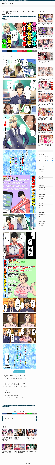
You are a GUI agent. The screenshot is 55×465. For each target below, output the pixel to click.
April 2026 (41, 178)
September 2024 (42, 221)
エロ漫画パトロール (8, 3)
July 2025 (41, 198)
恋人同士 (28, 16)
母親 (31, 16)
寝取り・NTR (17, 16)
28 (47, 160)
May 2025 (41, 203)
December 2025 (42, 187)
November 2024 (42, 216)
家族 (14, 16)
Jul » (52, 162)
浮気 (33, 16)
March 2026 (41, 180)
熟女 (35, 16)
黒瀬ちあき (8, 406)
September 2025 (42, 194)
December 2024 (42, 214)
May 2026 (41, 176)
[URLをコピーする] (34, 51)
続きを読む (19, 371)
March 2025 (41, 207)
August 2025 (41, 196)
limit (3, 408)
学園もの (11, 16)
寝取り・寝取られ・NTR (23, 16)
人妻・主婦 (7, 16)
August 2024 (41, 223)
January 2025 (41, 212)
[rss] (51, 0)
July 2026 (41, 171)
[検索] (52, 0)
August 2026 (41, 169)
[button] (4, 51)
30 (52, 160)
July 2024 (41, 225)
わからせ (4, 16)
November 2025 (42, 189)
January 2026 (41, 185)
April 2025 (41, 205)
